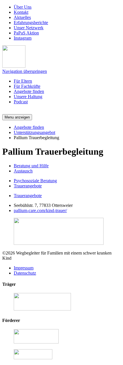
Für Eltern (23, 81)
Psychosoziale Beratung (35, 180)
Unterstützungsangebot (34, 132)
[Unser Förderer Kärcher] (33, 357)
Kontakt (21, 12)
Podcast (21, 101)
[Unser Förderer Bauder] (36, 341)
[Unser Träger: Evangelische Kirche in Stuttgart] (42, 308)
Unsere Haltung (28, 96)
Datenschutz (25, 273)
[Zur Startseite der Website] (13, 66)
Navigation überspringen (24, 71)
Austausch (23, 170)
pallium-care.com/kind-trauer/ (40, 210)
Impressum (23, 267)
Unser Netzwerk (28, 27)
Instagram (22, 38)
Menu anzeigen (17, 117)
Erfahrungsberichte (31, 22)
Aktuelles (22, 17)
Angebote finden (29, 91)
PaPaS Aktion (26, 32)
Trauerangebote (28, 185)
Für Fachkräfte (27, 86)
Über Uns (22, 7)
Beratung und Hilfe (31, 165)
